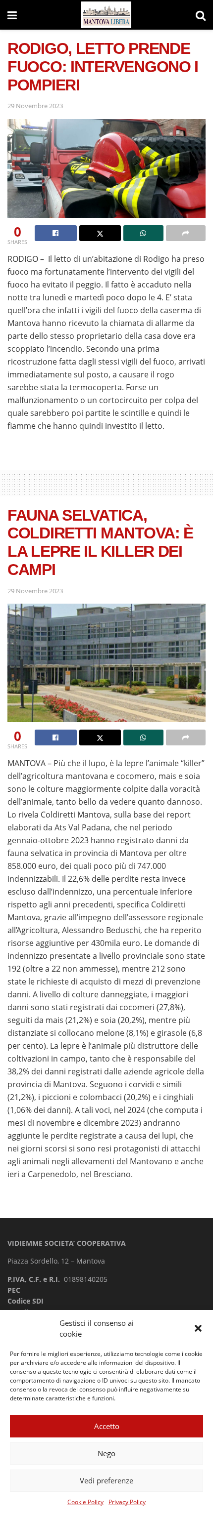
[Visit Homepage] (106, 15)
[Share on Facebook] (56, 233)
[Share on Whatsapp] (143, 233)
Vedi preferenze (106, 1480)
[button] (198, 1328)
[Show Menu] (12, 15)
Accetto (106, 1426)
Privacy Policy (127, 1502)
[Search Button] (201, 15)
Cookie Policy (85, 1502)
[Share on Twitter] (100, 233)
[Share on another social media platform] (186, 233)
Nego (106, 1453)
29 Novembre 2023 (35, 105)
